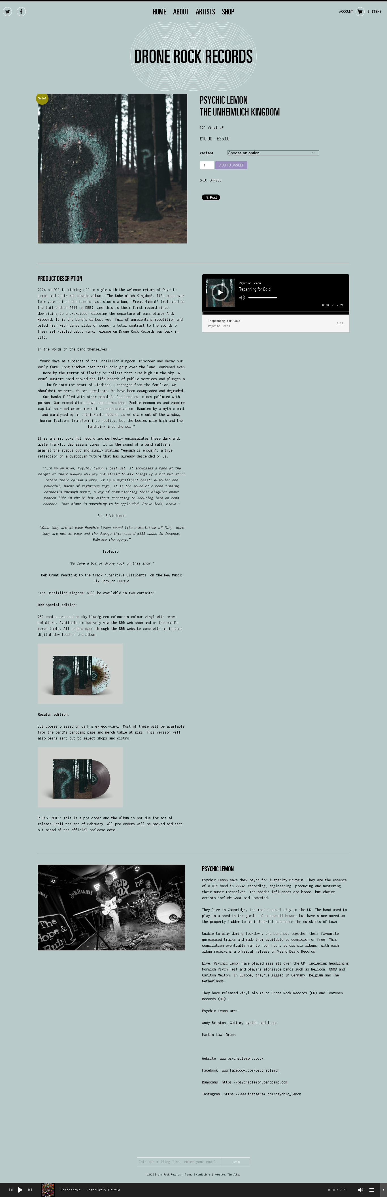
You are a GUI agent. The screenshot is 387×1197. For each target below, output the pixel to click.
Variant (207, 153)
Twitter (7, 11)
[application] (275, 294)
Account (346, 11)
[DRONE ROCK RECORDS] (193, 88)
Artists (205, 11)
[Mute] (242, 297)
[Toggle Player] (383, 1189)
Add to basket (231, 165)
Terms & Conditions (197, 1174)
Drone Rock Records (168, 1174)
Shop (228, 11)
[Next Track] (30, 1189)
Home (159, 11)
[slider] (262, 297)
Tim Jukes (233, 1174)
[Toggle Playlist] (371, 1189)
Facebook (21, 11)
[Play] (220, 292)
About (181, 11)
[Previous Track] (10, 1189)
